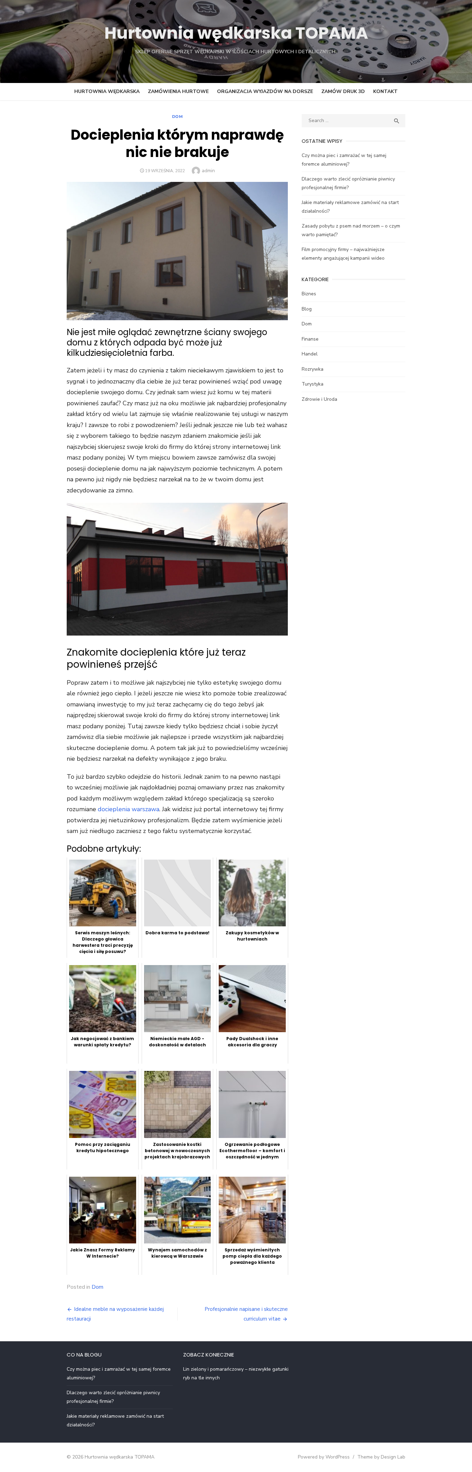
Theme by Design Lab (381, 1457)
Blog (307, 309)
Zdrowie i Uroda (319, 399)
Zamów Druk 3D (343, 91)
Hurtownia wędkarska (107, 91)
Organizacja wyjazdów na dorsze (265, 91)
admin (208, 170)
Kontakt (385, 91)
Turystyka (312, 384)
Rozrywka (312, 369)
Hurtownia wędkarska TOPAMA (236, 33)
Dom (177, 116)
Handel (310, 354)
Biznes (309, 293)
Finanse (310, 339)
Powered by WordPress (324, 1457)
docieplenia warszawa (128, 809)
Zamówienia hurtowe (178, 91)
